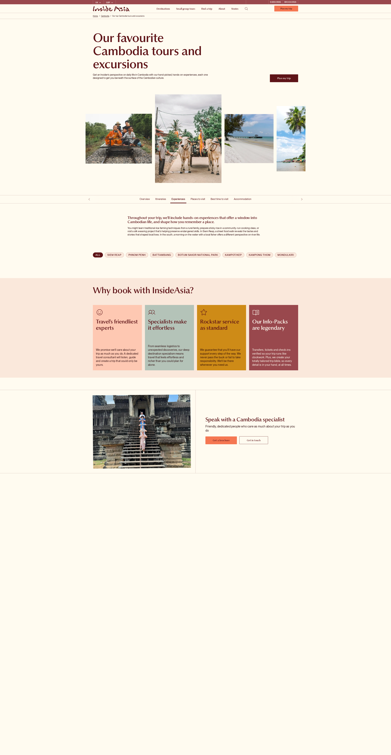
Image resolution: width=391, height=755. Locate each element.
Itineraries (160, 199)
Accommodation (242, 199)
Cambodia (105, 16)
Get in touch (254, 440)
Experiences (178, 199)
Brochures (290, 2)
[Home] (111, 8)
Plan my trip (286, 9)
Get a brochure (221, 440)
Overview (145, 199)
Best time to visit (219, 199)
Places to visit (198, 199)
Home (95, 16)
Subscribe (275, 2)
